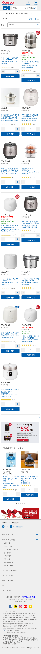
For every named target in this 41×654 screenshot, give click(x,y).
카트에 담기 (10, 77)
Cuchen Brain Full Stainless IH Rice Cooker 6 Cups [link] (30, 340)
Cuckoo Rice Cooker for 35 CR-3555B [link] (9, 62)
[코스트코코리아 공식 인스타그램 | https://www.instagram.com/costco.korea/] (20, 607)
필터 (30, 19)
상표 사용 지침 (20, 601)
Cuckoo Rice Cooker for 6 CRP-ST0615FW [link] (9, 396)
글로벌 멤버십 (8, 566)
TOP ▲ (37, 418)
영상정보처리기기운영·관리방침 (20, 599)
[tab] (20, 534)
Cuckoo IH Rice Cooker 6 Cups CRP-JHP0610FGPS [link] (29, 226)
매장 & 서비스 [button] (7, 575)
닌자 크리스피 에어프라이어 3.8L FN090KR (29, 478)
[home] (8, 3)
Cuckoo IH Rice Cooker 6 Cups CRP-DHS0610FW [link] (29, 119)
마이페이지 (7, 556)
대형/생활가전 (10, 13)
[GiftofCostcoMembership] (20, 518)
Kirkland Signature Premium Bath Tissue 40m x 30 (11, 485)
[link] (10, 48)
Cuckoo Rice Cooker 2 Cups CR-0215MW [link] (9, 283)
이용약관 (17, 597)
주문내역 (6, 559)
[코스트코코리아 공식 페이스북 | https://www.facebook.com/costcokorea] (11, 607)
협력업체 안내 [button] (7, 580)
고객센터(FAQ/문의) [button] (10, 570)
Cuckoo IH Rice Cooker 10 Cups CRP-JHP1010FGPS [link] (9, 173)
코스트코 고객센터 (10, 522)
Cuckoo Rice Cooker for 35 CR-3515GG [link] (29, 283)
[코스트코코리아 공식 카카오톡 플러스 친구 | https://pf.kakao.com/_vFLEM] (16, 607)
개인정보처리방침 (28, 597)
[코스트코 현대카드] (20, 442)
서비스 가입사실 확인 (9, 644)
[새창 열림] (5, 630)
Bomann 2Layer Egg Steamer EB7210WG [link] (30, 173)
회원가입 (6, 543)
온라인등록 (7, 553)
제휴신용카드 (8, 562)
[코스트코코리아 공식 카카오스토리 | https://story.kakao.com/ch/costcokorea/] (30, 607)
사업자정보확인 (21, 626)
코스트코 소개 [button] (7, 534)
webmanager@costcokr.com (13, 624)
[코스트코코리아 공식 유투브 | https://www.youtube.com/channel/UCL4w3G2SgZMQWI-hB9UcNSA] (25, 607)
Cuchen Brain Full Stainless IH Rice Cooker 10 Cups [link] (10, 230)
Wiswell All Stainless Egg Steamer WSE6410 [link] (29, 66)
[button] (35, 8)
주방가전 (19, 13)
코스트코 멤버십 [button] (8, 539)
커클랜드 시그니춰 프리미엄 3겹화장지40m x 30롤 (11, 479)
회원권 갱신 (7, 546)
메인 (2, 13)
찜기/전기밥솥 (27, 13)
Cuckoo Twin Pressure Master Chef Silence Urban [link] (10, 336)
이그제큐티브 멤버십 (10, 549)
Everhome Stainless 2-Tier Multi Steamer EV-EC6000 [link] (9, 119)
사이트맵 (9, 597)
